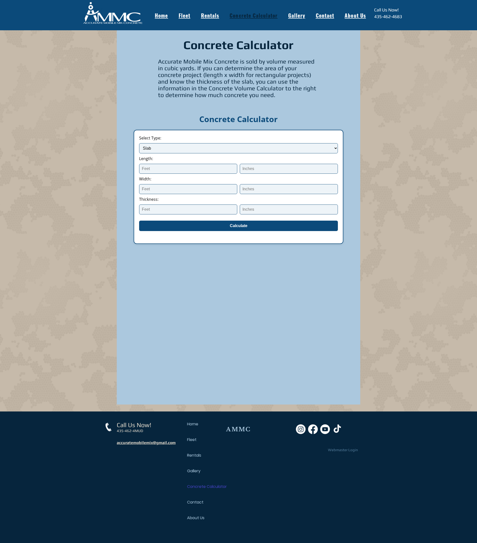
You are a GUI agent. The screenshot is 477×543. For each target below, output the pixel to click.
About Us (195, 518)
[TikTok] (337, 429)
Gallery (193, 471)
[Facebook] (313, 429)
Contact (195, 502)
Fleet (192, 439)
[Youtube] (325, 429)
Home (192, 424)
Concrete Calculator (204, 486)
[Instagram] (301, 429)
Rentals (194, 455)
